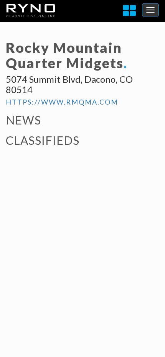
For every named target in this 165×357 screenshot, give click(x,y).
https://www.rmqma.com (62, 102)
